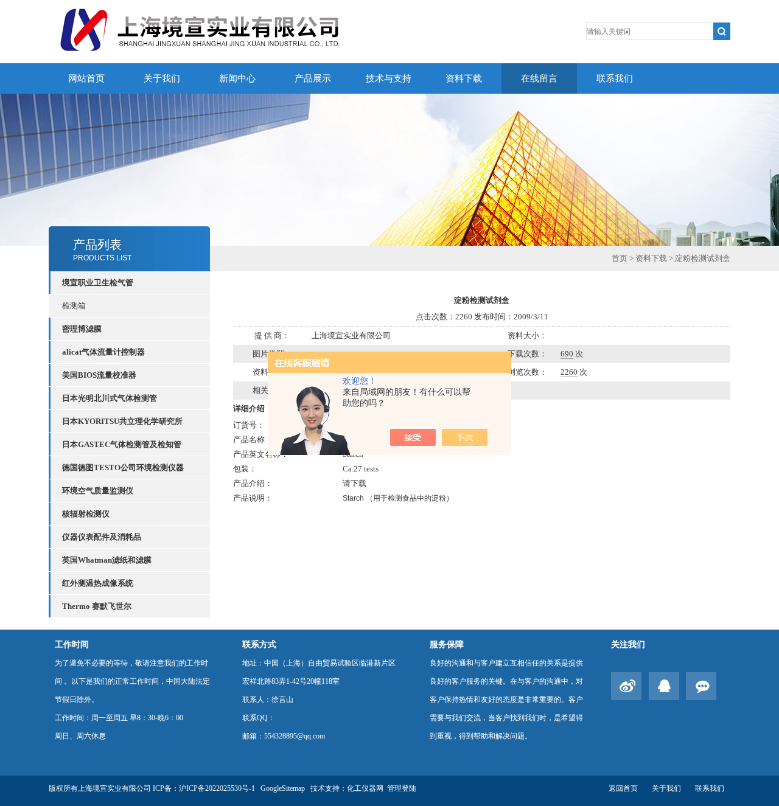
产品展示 (313, 78)
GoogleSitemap (282, 788)
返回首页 (623, 788)
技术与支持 (388, 78)
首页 (619, 258)
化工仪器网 (365, 788)
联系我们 (614, 78)
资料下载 (463, 78)
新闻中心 (237, 78)
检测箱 (74, 305)
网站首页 (86, 78)
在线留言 (539, 78)
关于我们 (162, 78)
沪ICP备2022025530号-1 (217, 788)
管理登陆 (401, 788)
